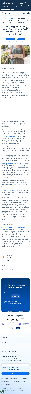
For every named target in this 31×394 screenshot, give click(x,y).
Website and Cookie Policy (17, 390)
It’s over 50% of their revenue (10, 191)
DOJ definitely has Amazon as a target (13, 228)
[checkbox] (15, 303)
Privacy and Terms (24, 389)
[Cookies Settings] (2, 391)
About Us (4, 343)
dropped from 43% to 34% (12, 164)
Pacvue (10, 41)
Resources (4, 340)
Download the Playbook (7, 9)
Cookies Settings (6, 390)
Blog (11, 18)
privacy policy (16, 301)
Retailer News (21, 38)
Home (3, 18)
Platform (4, 337)
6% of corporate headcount (10, 137)
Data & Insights (11, 38)
